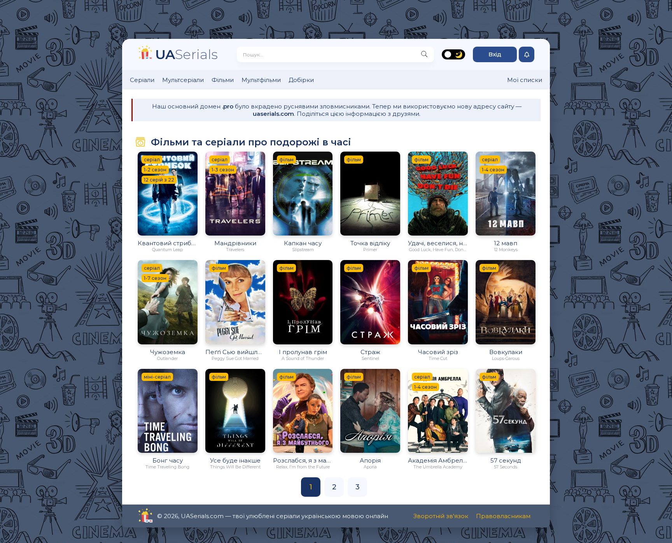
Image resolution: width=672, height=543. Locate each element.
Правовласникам (503, 516)
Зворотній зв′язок (440, 516)
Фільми (223, 80)
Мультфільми (261, 80)
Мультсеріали (183, 80)
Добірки (301, 80)
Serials (186, 54)
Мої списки (524, 80)
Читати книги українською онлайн (167, 516)
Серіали (142, 80)
